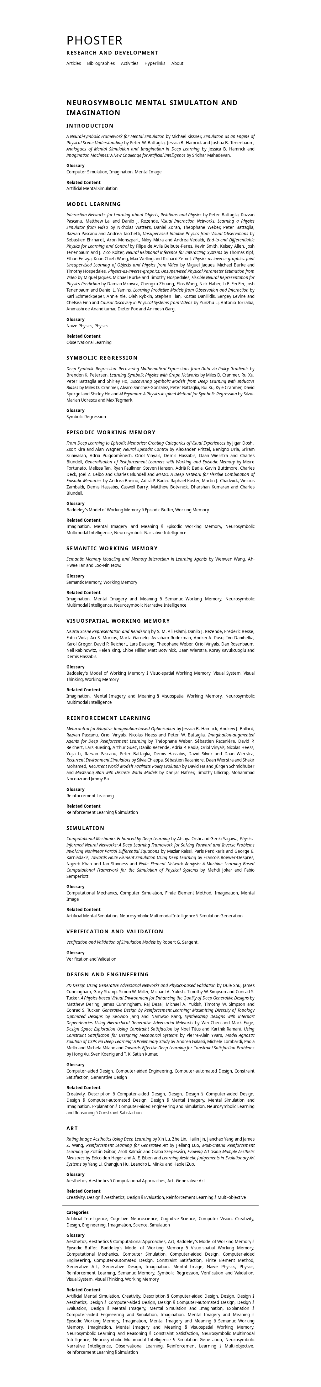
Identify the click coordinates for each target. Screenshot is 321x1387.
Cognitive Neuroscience (133, 1218)
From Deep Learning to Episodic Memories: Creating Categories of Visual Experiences (145, 443)
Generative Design (109, 1077)
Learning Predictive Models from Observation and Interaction (191, 290)
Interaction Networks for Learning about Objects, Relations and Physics (134, 215)
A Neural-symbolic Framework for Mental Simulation (115, 136)
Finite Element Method (188, 893)
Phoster (94, 40)
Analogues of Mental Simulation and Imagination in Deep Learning (133, 149)
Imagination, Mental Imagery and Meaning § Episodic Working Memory (143, 526)
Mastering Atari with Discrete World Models (116, 772)
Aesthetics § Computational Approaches (127, 1181)
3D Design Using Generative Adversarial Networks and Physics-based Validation (141, 985)
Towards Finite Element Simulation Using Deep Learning (143, 857)
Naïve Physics (79, 326)
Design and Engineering (107, 974)
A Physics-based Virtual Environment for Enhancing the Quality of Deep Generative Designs (165, 998)
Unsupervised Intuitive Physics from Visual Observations (195, 233)
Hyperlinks (155, 63)
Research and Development (112, 52)
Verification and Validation (115, 931)
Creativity (75, 1094)
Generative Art (190, 1181)
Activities (129, 63)
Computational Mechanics (91, 893)
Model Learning (93, 204)
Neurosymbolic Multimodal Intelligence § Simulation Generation (181, 916)
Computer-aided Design (89, 1071)
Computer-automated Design (203, 1071)
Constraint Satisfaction (179, 1260)
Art (72, 1128)
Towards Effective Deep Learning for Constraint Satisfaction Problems (190, 1048)
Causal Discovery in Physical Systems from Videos (146, 302)
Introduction (90, 125)
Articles (73, 63)
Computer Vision (215, 1218)
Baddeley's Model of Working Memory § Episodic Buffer (119, 510)
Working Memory (192, 510)
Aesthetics (76, 1181)
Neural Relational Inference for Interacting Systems (174, 252)
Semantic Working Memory (112, 548)
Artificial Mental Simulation (92, 188)
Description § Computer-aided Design (126, 1094)
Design (175, 1094)
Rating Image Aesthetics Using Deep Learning (108, 1139)
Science (140, 1225)
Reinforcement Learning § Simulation (102, 812)
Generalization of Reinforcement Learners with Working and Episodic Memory (160, 462)
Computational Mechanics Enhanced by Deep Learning (118, 838)
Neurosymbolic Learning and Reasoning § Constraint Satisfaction (132, 1333)
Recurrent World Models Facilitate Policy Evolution (135, 766)
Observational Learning (89, 342)
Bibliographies (101, 63)
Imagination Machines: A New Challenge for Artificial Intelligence (126, 155)
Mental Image (148, 172)
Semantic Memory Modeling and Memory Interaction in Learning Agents (136, 559)
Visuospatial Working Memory (118, 620)
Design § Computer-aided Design (219, 1094)
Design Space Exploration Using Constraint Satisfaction (119, 1029)
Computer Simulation (86, 172)
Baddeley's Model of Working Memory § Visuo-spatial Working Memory (138, 673)
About (177, 63)
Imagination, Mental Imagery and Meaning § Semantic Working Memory (143, 599)
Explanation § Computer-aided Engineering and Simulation (148, 1106)
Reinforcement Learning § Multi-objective (206, 1197)
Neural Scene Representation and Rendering (108, 631)
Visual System (226, 673)
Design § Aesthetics (105, 1197)
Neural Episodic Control (145, 449)
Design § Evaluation (145, 1197)
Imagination (121, 172)
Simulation (85, 828)
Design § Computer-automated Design (106, 1100)
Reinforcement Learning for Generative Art (127, 1145)
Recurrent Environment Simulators (98, 760)
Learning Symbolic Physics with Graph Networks (154, 375)
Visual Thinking (109, 1279)
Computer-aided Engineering (144, 1071)
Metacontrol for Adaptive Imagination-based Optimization (120, 728)
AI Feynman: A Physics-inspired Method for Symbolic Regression (178, 394)
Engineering (94, 1225)
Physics (101, 326)
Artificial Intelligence (86, 1218)
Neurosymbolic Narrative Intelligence (150, 532)
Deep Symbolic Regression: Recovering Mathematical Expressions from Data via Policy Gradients (157, 369)
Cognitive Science (178, 1218)
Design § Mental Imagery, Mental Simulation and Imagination (157, 1308)
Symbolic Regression (102, 357)
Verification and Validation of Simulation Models (111, 942)
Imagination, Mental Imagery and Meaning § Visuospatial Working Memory (144, 696)
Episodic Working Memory (111, 432)
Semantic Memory (83, 582)
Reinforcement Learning (108, 718)
